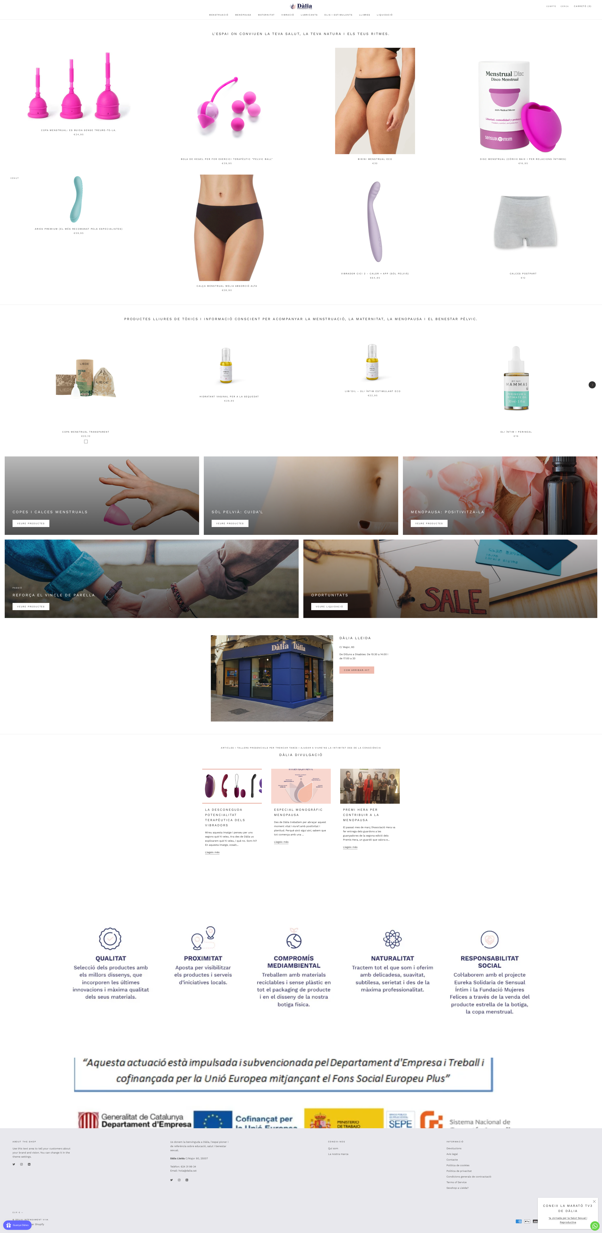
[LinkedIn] (29, 1164)
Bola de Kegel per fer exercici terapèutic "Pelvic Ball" (227, 159)
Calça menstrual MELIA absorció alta (227, 286)
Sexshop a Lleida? (457, 1187)
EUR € (16, 1212)
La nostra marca (338, 1154)
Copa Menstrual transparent (85, 432)
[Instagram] (21, 1164)
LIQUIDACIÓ (385, 15)
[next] (592, 384)
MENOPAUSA (243, 15)
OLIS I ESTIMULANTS (338, 15)
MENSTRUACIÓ (219, 15)
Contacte (452, 1159)
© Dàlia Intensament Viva (31, 1220)
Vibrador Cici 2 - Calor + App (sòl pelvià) (375, 273)
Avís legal (452, 1154)
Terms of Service (456, 1182)
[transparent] (86, 441)
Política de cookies (457, 1165)
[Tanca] (594, 1201)
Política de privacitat (459, 1170)
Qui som (333, 1148)
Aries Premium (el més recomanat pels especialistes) (79, 229)
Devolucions (453, 1148)
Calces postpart (523, 273)
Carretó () (583, 6)
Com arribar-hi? (357, 670)
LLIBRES (364, 15)
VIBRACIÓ (287, 15)
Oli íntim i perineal (516, 432)
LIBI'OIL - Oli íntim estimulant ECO (373, 391)
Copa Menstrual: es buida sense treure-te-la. (78, 130)
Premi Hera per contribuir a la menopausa (361, 815)
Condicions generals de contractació (468, 1176)
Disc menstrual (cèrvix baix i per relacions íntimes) (523, 159)
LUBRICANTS (309, 15)
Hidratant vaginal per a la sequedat (229, 396)
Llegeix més (212, 852)
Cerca (565, 6)
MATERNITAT (266, 15)
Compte (551, 6)
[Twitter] (14, 1164)
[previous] (9, 384)
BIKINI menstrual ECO (375, 159)
